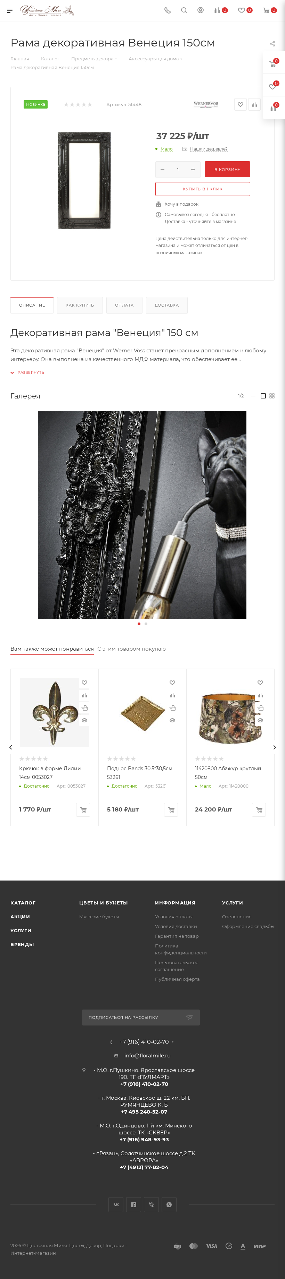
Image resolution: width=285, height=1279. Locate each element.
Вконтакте (115, 1204)
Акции (20, 916)
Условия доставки (176, 926)
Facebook (133, 1204)
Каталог (23, 902)
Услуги (21, 930)
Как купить (80, 305)
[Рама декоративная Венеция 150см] (84, 178)
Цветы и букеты (103, 902)
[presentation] (10, 747)
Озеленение (237, 916)
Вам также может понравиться (52, 648)
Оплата (124, 305)
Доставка (167, 305)
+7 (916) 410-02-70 (144, 1042)
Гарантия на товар (177, 936)
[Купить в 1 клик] (84, 707)
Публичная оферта (177, 979)
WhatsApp (169, 1204)
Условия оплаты (174, 916)
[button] (139, 623)
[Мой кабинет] (200, 11)
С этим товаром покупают (132, 648)
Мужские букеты (99, 916)
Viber (151, 1204)
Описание (32, 305)
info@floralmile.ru (147, 1055)
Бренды (22, 944)
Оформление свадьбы (248, 926)
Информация (175, 902)
